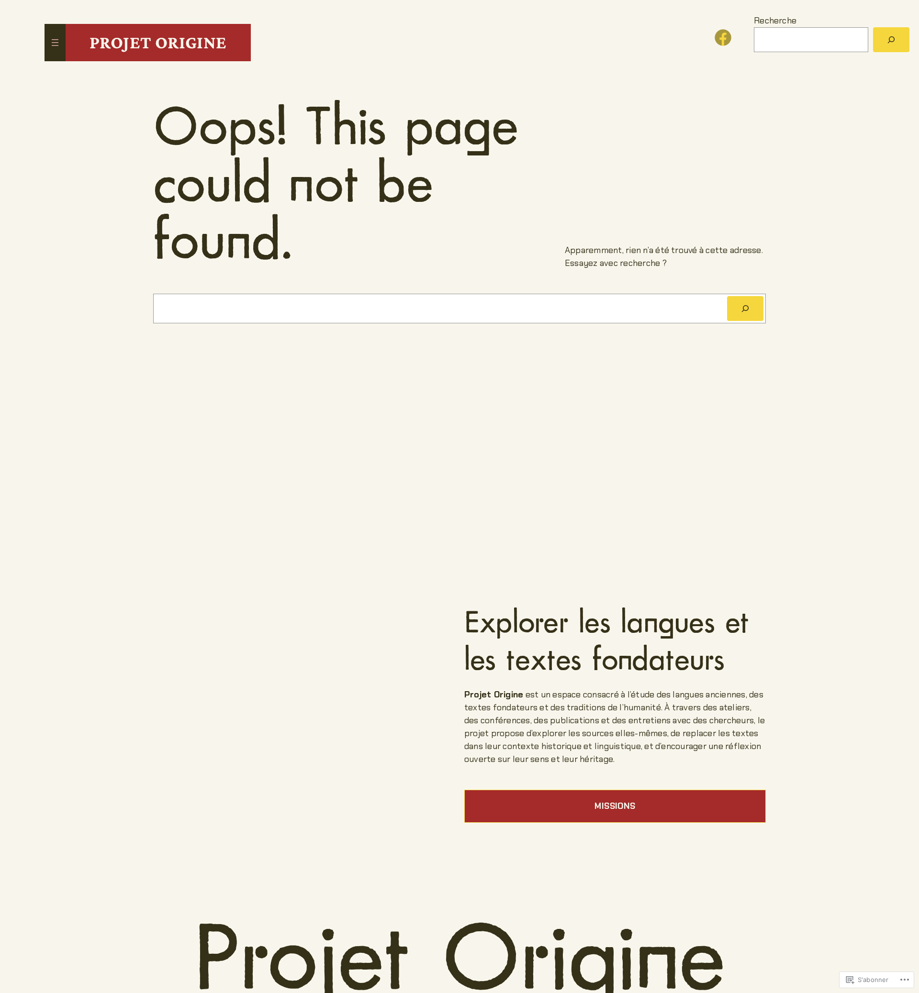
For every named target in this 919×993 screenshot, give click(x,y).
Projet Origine (158, 42)
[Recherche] (745, 308)
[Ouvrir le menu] (55, 42)
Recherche (775, 20)
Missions (614, 806)
